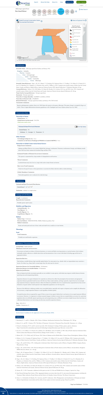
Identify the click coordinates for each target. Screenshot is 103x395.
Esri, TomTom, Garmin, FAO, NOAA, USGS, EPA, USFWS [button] (28, 60)
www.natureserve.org (56, 390)
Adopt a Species (81, 2)
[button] (18, 26)
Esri (85, 60)
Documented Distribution (26, 22)
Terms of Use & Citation (60, 391)
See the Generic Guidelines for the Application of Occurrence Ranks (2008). (35, 313)
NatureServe (49, 391)
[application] (51, 42)
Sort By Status (82, 127)
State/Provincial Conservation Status (29, 20)
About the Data (45, 2)
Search (36, 2)
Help (61, 2)
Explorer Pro (69, 2)
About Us (54, 2)
